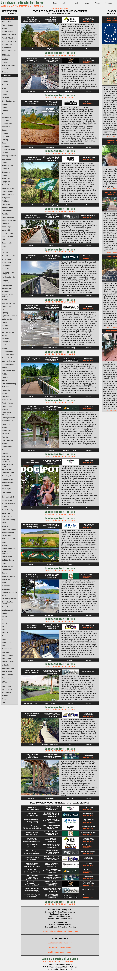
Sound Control (7, 566)
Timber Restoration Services (31, 755)
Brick (4, 88)
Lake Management (8, 303)
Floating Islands (8, 217)
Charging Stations (8, 101)
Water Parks (6, 678)
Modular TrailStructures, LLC (31, 18)
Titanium (5, 633)
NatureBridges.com (88, 625)
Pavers (4, 380)
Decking (5, 140)
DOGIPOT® (32, 460)
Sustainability (69, 91)
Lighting (5, 313)
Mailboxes (5, 329)
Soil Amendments (8, 548)
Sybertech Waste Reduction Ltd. (32, 306)
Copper (4, 130)
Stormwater (6, 586)
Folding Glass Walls (9, 220)
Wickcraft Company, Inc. (32, 358)
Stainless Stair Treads (50, 348)
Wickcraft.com (88, 358)
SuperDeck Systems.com (88, 713)
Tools (4, 636)
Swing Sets (6, 607)
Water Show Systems (6, 682)
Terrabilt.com (88, 407)
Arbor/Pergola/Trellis (9, 41)
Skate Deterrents (8, 532)
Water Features (7, 675)
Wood (4, 699)
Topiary (4, 639)
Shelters (5, 526)
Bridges (5, 91)
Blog (69, 396)
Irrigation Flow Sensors (7, 295)
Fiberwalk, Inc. (32, 256)
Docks (4, 143)
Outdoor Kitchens (8, 358)
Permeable (6, 390)
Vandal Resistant (8, 668)
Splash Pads (6, 570)
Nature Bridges (32, 625)
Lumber (5, 322)
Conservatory (7, 123)
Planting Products (8, 418)
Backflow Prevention (6, 55)
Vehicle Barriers (8, 671)
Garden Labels (7, 233)
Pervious (5, 393)
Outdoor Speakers (8, 364)
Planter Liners (7, 406)
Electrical (5, 169)
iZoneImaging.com (88, 157)
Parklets (5, 377)
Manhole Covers (8, 332)
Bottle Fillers (6, 85)
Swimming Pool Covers (7, 603)
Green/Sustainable (8, 256)
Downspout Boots (8, 149)
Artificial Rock (7, 44)
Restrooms (6, 485)
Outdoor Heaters (8, 354)
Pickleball (5, 396)
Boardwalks (6, 75)
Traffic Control (7, 642)
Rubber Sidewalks (8, 503)
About (65, 3)
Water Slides (6, 686)
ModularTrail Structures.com (88, 18)
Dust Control (6, 159)
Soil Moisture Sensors (7, 552)
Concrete (5, 120)
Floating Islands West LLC (32, 524)
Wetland (5, 696)
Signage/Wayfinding (9, 529)
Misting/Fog (6, 342)
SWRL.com (88, 306)
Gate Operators (7, 236)
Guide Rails (6, 269)
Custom (5, 133)
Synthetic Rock (7, 610)
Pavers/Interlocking (9, 384)
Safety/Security (7, 510)
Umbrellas (5, 665)
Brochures (69, 703)
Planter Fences (7, 403)
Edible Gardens (7, 165)
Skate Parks (6, 536)
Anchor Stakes (7, 31)
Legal (87, 3)
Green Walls (6, 262)
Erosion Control (8, 185)
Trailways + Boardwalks (50, 745)
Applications (50, 296)
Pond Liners (6, 430)
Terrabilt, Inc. (31, 406)
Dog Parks (6, 146)
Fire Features (7, 211)
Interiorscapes (7, 288)
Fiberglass (6, 204)
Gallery (69, 245)
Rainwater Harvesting (6, 460)
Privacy (98, 3)
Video (69, 745)
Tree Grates (6, 652)
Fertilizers (5, 201)
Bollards (5, 82)
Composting (6, 117)
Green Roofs (6, 259)
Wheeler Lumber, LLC (31, 670)
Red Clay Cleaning (8, 479)
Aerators (5, 28)
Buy (89, 564)
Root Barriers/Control (8, 496)
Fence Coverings (8, 194)
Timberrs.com (88, 755)
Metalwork (5, 335)
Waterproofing (7, 689)
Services (31, 798)
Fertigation (6, 198)
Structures (6, 589)
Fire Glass (5, 214)
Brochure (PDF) (69, 348)
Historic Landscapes (6, 281)
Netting (4, 348)
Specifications (50, 703)
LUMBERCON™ (50, 615)
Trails (4, 645)
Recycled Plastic (8, 473)
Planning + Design (69, 450)
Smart (4, 542)
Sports (4, 573)
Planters (5, 409)
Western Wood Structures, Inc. (32, 59)
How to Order (69, 508)
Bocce (4, 78)
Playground (6, 424)
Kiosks (4, 300)
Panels (4, 367)
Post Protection (7, 440)
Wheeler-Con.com (88, 672)
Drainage (5, 153)
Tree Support (6, 658)
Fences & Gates (7, 191)
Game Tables (6, 230)
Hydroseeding (7, 285)
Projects (69, 296)
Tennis (4, 623)
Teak (3, 620)
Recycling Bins (7, 476)
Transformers (7, 649)
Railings (5, 453)
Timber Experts (50, 798)
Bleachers (5, 72)
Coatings (5, 111)
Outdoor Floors (7, 351)
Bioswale (5, 69)
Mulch (4, 345)
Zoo (3, 702)
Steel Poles (6, 579)
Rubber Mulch (7, 500)
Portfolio (69, 49)
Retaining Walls (7, 489)
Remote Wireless (8, 482)
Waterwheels (6, 692)
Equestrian (6, 178)
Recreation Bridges (30, 703)
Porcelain (5, 434)
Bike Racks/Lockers (9, 65)
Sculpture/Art (7, 516)
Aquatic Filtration (8, 38)
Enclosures (6, 172)
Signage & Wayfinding (50, 205)
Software (5, 545)
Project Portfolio (50, 396)
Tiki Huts (5, 626)
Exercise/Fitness (8, 188)
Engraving (5, 175)
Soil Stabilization (8, 560)
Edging (4, 162)
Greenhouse (6, 265)
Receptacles (6, 469)
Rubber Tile (6, 507)
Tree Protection (7, 655)
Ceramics (5, 98)
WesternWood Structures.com (88, 59)
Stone (4, 582)
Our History (31, 91)
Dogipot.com (88, 460)
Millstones (5, 338)
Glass (4, 246)
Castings (5, 94)
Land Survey (6, 306)
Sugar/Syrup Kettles (9, 592)
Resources (69, 147)
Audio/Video (6, 48)
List (76, 3)
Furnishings (6, 227)
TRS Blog (69, 798)
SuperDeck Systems (32, 713)
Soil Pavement (7, 557)
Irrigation (5, 291)
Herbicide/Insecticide (9, 277)
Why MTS (50, 49)
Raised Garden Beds (7, 465)
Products (50, 245)
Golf (3, 249)
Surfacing (5, 595)
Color (4, 114)
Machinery (6, 325)
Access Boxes (7, 22)
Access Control (7, 25)
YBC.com (88, 102)
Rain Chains (6, 456)
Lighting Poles (7, 319)
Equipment (6, 182)
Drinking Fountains (9, 156)
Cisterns (5, 104)
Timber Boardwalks (50, 91)
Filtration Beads (8, 207)
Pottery (4, 443)
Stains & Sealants (8, 576)
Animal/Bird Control (9, 35)
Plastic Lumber (7, 421)
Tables (4, 616)
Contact (108, 3)
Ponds (4, 427)
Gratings (5, 253)
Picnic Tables (7, 400)
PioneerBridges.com (88, 215)
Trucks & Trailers (8, 662)
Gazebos (5, 240)
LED (3, 309)
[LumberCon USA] (70, 578)
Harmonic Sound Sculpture (8, 273)
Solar (4, 563)
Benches (5, 62)
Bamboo (5, 59)
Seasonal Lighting (8, 519)
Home (55, 3)
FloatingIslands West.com (88, 525)
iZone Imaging (32, 157)
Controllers (6, 127)
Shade (4, 523)
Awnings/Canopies (9, 51)
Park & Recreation (8, 371)
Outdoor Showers (8, 361)
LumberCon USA (32, 575)
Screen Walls (6, 513)
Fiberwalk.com (88, 256)
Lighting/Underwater (9, 316)
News (50, 660)
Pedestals (5, 387)
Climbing (5, 107)
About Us (31, 508)
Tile (3, 629)
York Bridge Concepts (31, 101)
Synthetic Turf (7, 613)
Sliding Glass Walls (9, 539)
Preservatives (7, 447)
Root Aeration (7, 492)
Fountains (5, 224)
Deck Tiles (6, 136)
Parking (5, 374)
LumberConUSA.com (88, 575)
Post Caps (5, 437)
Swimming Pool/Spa (9, 599)
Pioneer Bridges (31, 215)
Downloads (69, 205)
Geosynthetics (7, 243)
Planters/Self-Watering (7, 413)
